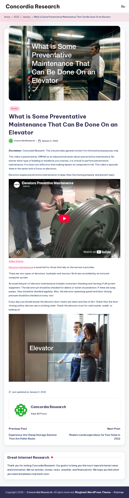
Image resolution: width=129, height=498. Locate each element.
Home (14, 108)
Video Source (16, 261)
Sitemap (119, 492)
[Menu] (123, 6)
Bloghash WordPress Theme (93, 492)
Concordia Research (48, 407)
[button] (39, 413)
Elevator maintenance (21, 267)
